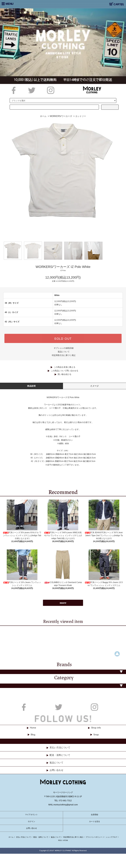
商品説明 (31, 386)
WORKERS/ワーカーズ (61, 116)
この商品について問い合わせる (64, 371)
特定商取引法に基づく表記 (63, 355)
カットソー (80, 116)
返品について (64, 352)
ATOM (65, 840)
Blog (33, 734)
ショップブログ (111, 837)
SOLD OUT (63, 338)
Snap (96, 734)
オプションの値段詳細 (64, 348)
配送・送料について (60, 755)
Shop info (96, 727)
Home (33, 727)
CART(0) (119, 4)
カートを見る (94, 821)
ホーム (43, 116)
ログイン (31, 821)
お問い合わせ (56, 770)
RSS (60, 840)
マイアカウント (31, 815)
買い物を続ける (64, 374)
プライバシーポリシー (94, 837)
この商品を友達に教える (64, 367)
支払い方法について (60, 747)
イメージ (94, 386)
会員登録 (94, 815)
